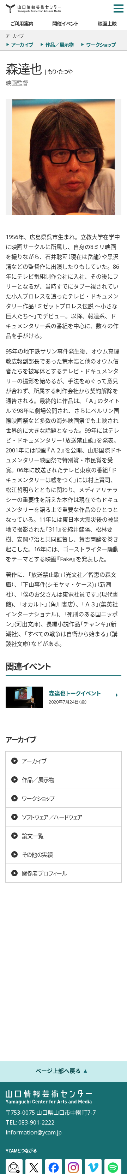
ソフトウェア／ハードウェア (52, 817)
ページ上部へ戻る (58, 1070)
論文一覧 (32, 835)
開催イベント (65, 23)
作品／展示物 (59, 44)
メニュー (118, 8)
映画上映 (107, 23)
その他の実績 (37, 854)
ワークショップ (100, 44)
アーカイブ (22, 44)
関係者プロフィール (44, 873)
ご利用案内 (22, 23)
